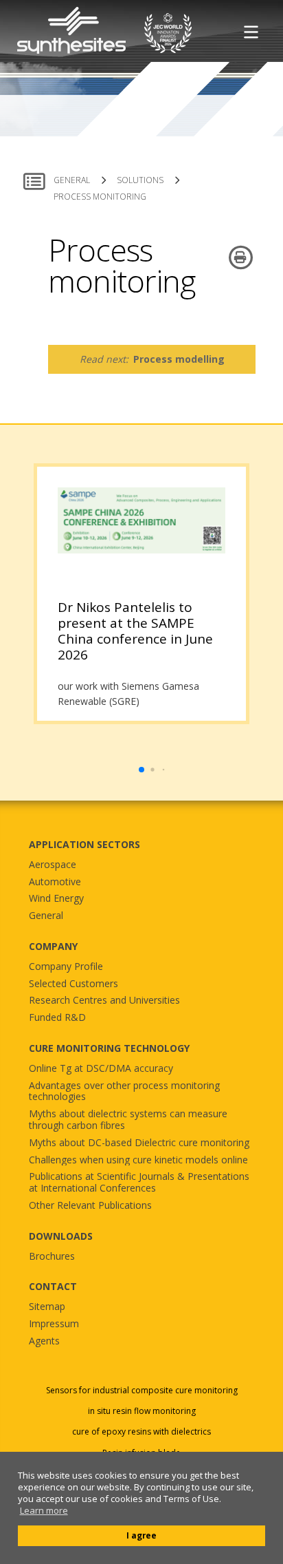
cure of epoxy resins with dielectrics (141, 1432)
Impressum (54, 1324)
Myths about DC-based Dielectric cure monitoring (139, 1143)
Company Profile (66, 967)
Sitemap (47, 1307)
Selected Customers (73, 984)
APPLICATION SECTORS (84, 844)
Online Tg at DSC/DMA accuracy (101, 1069)
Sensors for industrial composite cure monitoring (142, 1390)
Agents (44, 1341)
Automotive (55, 882)
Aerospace (52, 865)
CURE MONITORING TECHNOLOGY (109, 1048)
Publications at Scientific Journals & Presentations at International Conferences (139, 1182)
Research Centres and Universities (104, 1000)
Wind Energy (56, 899)
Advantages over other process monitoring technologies (124, 1091)
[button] (141, 769)
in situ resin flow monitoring (142, 1411)
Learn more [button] (44, 1511)
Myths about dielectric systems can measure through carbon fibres (128, 1120)
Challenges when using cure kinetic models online (138, 1160)
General (46, 916)
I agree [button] (141, 1535)
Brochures (52, 1256)
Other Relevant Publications (90, 1206)
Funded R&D (57, 1018)
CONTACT (53, 1286)
